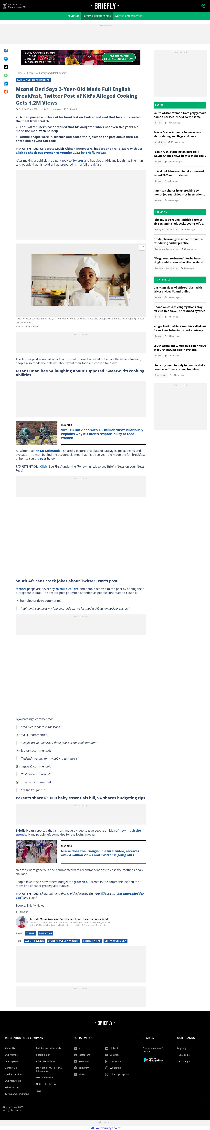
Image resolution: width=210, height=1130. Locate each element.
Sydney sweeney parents (63, 940)
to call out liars (67, 589)
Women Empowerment (129, 16)
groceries (80, 882)
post (43, 459)
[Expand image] (142, 247)
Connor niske (92, 940)
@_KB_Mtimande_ (48, 451)
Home (19, 72)
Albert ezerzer (34, 940)
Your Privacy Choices (109, 1128)
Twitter (78, 160)
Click (43, 466)
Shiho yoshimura (115, 940)
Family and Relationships (53, 72)
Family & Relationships (97, 16)
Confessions (160, 375)
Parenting (45, 933)
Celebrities (160, 142)
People (73, 15)
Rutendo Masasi (54, 109)
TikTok (30, 933)
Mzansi (21, 589)
